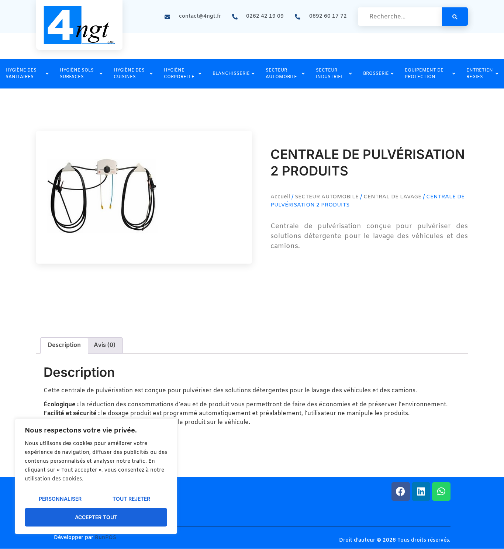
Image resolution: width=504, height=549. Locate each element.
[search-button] (455, 16)
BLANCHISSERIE (231, 74)
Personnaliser (60, 499)
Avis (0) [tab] (104, 345)
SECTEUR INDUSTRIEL (330, 73)
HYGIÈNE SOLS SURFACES (77, 73)
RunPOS (105, 537)
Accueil (280, 197)
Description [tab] (64, 345)
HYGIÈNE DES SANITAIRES (21, 73)
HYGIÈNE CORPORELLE (179, 73)
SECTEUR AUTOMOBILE (281, 73)
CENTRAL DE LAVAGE (392, 197)
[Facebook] (400, 491)
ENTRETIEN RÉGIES (479, 73)
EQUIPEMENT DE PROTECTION (424, 73)
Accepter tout (96, 517)
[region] (96, 476)
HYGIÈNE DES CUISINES (129, 73)
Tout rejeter (131, 499)
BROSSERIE (376, 74)
